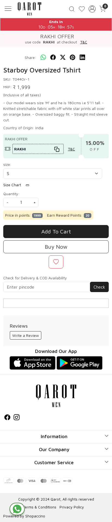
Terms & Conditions (39, 507)
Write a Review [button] (25, 335)
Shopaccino (35, 516)
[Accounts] (92, 8)
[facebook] (53, 57)
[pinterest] (72, 57)
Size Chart (12, 184)
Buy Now (56, 246)
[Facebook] (7, 418)
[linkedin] (82, 57)
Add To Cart (56, 231)
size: (7, 164)
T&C (83, 42)
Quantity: (11, 193)
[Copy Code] (57, 149)
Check (99, 286)
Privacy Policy (72, 507)
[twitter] (63, 57)
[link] (72, 8)
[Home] (29, 8)
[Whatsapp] (43, 57)
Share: (30, 57)
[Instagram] (17, 418)
